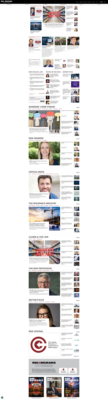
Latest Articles (31, 140)
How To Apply (44, 140)
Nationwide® (32, 19)
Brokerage (30, 160)
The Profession (57, 69)
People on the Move (53, 77)
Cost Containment (45, 108)
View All (77, 107)
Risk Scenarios (57, 52)
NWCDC (60, 108)
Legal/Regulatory (63, 327)
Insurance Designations (66, 94)
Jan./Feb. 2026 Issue (32, 319)
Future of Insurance (32, 205)
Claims (54, 28)
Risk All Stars (40, 270)
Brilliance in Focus (64, 310)
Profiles (52, 270)
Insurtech (37, 205)
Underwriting (32, 90)
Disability (50, 108)
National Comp (27, 4)
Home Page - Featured (64, 199)
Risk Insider (68, 31)
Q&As (67, 19)
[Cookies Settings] (2, 397)
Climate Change (63, 177)
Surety (67, 9)
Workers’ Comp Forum (63, 4)
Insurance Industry (64, 219)
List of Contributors (38, 140)
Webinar (43, 57)
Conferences (57, 205)
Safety (33, 108)
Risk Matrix (80, 4)
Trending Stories (9, 4)
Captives (42, 205)
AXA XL (31, 33)
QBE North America (31, 52)
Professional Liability (32, 222)
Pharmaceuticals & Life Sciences (70, 62)
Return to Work (38, 108)
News (63, 85)
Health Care (69, 67)
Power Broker (45, 4)
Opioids (30, 108)
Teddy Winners (55, 108)
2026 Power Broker (57, 61)
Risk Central (99, 4)
